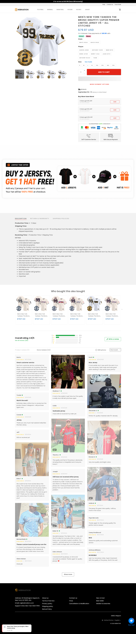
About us (45, 598)
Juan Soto (106, 54)
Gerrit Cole (95, 54)
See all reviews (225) (21, 340)
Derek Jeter (83, 54)
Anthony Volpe (97, 50)
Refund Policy (47, 609)
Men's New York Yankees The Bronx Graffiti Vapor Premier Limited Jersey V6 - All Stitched (94, 315)
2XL (97, 65)
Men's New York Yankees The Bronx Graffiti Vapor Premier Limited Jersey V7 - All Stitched (59, 315)
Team (95, 58)
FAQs (103, 4)
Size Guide (88, 62)
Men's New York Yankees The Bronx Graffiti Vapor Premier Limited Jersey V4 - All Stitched (76, 315)
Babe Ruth (109, 50)
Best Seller (100, 601)
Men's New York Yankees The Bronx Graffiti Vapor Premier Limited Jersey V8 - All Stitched (41, 315)
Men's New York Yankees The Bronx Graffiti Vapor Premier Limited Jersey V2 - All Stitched (112, 315)
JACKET (87, 9)
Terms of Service (48, 601)
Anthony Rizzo (84, 58)
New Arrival (100, 598)
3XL (102, 65)
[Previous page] (16, 41)
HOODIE (70, 9)
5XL (113, 65)
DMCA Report (116, 616)
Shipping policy (47, 606)
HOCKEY (78, 9)
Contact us (110, 4)
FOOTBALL (40, 9)
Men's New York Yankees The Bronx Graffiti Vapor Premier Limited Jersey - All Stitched (23, 315)
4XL (108, 65)
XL (92, 65)
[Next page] (65, 41)
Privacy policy (47, 603)
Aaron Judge (84, 50)
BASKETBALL (60, 9)
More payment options (99, 84)
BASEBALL (50, 9)
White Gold (83, 42)
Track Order (118, 4)
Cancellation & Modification (79, 603)
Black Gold (95, 42)
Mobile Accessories (103, 603)
